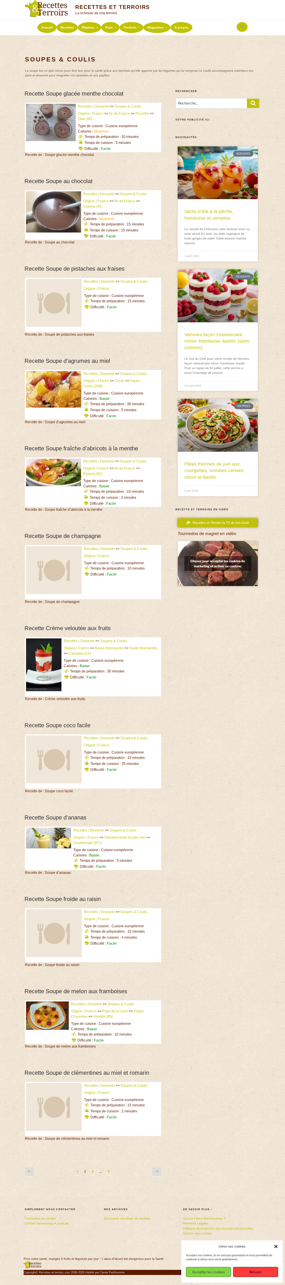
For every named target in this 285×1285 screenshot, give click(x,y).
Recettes (67, 27)
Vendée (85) (103, 1016)
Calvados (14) (80, 653)
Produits (130, 27)
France (97, 113)
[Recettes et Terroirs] (32, 1267)
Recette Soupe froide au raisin (62, 899)
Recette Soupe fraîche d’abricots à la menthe (81, 448)
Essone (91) (93, 206)
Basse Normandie (109, 648)
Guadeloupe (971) (88, 843)
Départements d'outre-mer (124, 837)
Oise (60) (85, 119)
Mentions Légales (195, 1223)
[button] (276, 1246)
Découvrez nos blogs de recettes (127, 1218)
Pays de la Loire (115, 1011)
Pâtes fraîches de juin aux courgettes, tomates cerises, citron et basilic (214, 470)
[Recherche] (253, 103)
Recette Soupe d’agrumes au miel (67, 361)
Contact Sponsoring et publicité (47, 1223)
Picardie (142, 113)
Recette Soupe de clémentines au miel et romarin (86, 1072)
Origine (84, 113)
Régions (88, 27)
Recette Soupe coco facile (57, 725)
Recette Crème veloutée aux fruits (67, 628)
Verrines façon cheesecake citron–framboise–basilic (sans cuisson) (216, 341)
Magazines (155, 27)
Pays (109, 27)
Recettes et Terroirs (112, 7)
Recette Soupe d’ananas (55, 817)
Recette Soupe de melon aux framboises (75, 991)
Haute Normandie (143, 648)
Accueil (47, 27)
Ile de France (119, 113)
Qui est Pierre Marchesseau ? (204, 1218)
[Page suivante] (156, 1171)
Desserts (102, 106)
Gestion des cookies (197, 1233)
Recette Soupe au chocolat (58, 181)
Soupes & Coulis (127, 106)
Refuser (255, 1272)
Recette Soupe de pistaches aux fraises (74, 268)
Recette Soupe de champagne (62, 536)
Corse (119, 381)
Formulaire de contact (40, 1218)
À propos (182, 27)
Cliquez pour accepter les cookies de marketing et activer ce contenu (217, 563)
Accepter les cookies (208, 1272)
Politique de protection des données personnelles (218, 1228)
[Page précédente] (29, 1171)
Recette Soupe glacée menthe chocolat (73, 93)
